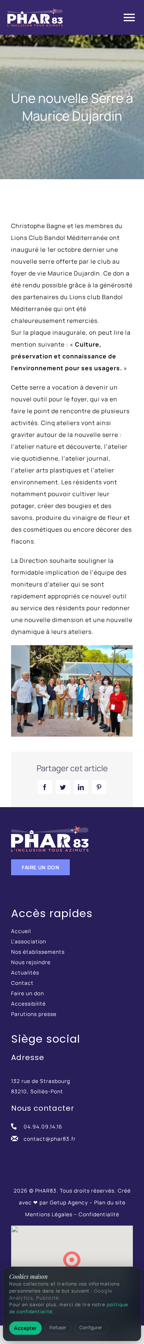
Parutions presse (33, 1013)
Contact (22, 982)
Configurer (90, 1327)
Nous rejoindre (31, 962)
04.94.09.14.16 (43, 1126)
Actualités (25, 972)
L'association (28, 941)
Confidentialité (99, 1214)
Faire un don (27, 993)
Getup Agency (69, 1202)
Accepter (25, 1328)
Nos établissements (38, 951)
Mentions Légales (48, 1214)
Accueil (21, 931)
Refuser (57, 1327)
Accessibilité (28, 1003)
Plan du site (110, 1202)
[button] (71, 1261)
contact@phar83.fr (50, 1138)
